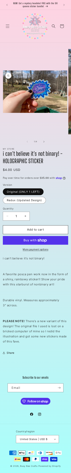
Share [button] (10, 352)
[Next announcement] (64, 5)
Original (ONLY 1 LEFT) (23, 191)
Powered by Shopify (49, 466)
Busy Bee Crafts (29, 466)
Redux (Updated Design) (24, 200)
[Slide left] (27, 142)
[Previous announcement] (7, 5)
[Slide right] (44, 142)
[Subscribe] (59, 387)
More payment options (35, 249)
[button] (7, 26)
